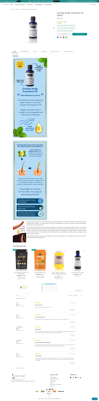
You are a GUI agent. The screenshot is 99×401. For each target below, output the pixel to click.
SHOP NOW (47, 1)
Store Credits (52, 381)
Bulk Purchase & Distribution (56, 384)
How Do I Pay (53, 380)
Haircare (17, 9)
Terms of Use (40, 398)
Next (53, 27)
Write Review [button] (78, 290)
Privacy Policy (47, 398)
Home (11, 4)
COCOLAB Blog (39, 4)
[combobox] (77, 295)
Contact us (52, 385)
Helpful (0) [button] (72, 309)
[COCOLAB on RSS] (80, 377)
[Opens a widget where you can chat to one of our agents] (95, 399)
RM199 (10, 1)
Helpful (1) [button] (72, 363)
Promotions (30, 4)
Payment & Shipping (54, 378)
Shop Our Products (19, 4)
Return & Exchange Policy (56, 398)
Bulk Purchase (48, 4)
